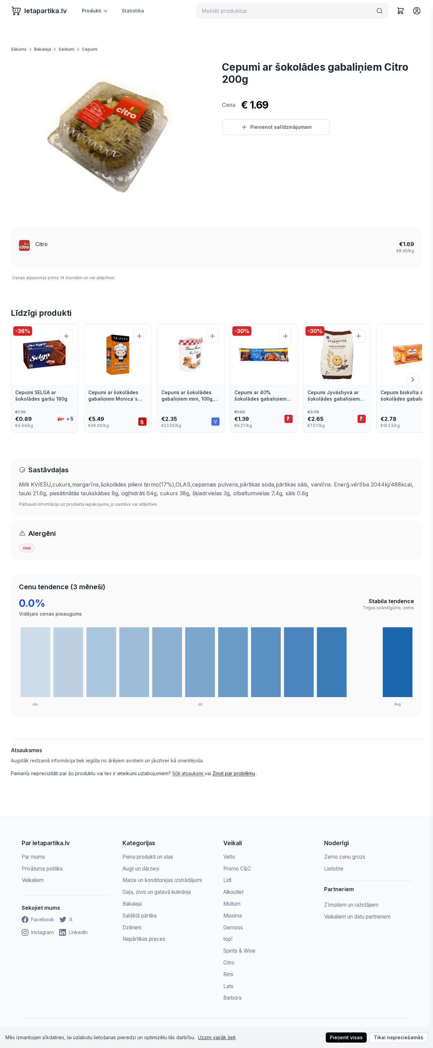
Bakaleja (42, 49)
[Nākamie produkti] (412, 379)
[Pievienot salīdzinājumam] (66, 336)
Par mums (33, 857)
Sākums (19, 49)
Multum (232, 904)
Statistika (133, 11)
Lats (228, 986)
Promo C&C (237, 868)
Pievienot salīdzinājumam (281, 127)
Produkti (91, 11)
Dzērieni (131, 927)
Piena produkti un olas (147, 857)
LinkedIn (78, 932)
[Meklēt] (379, 10)
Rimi (228, 974)
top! (227, 939)
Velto (229, 857)
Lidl (227, 880)
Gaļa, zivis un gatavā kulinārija (156, 892)
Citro (41, 244)
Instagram (42, 932)
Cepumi (89, 49)
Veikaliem (33, 880)
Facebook (42, 919)
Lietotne (333, 868)
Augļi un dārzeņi (140, 868)
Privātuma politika (42, 868)
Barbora (232, 998)
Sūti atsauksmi (188, 773)
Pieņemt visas (346, 1037)
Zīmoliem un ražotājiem (351, 905)
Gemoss (233, 927)
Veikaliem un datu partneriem (357, 916)
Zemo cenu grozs (344, 857)
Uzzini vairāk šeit (216, 1037)
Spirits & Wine (239, 951)
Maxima (232, 915)
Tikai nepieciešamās (398, 1037)
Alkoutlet (233, 892)
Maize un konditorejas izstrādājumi (162, 880)
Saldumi (66, 49)
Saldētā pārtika (139, 915)
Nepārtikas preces (143, 939)
